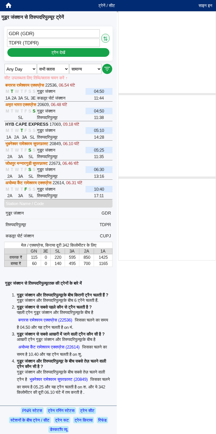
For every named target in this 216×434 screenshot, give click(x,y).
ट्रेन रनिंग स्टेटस (61, 410)
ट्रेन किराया (84, 420)
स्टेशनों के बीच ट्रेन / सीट (30, 420)
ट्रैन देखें (58, 52)
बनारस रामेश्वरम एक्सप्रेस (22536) (45, 320)
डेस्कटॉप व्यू (58, 429)
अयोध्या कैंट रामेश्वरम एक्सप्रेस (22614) (49, 347)
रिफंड (102, 420)
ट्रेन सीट (87, 410)
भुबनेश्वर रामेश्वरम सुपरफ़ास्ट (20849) (59, 379)
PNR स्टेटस (32, 410)
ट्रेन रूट (62, 420)
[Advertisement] (167, 52)
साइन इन (205, 5)
